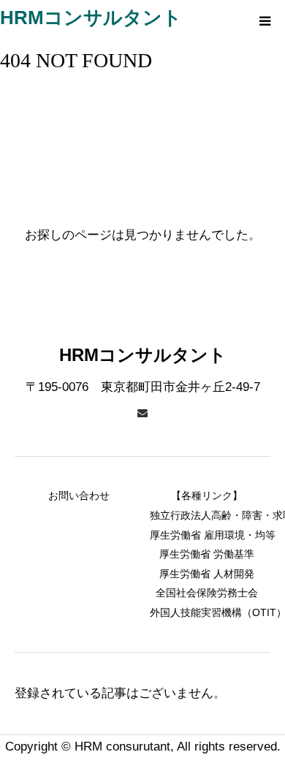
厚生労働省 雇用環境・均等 (206, 535)
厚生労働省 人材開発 (206, 574)
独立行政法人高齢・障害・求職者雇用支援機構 (206, 515)
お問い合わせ (79, 495)
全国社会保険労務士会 (207, 593)
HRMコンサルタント (91, 18)
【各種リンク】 (207, 495)
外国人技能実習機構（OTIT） (206, 612)
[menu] (264, 20)
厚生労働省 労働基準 (206, 554)
